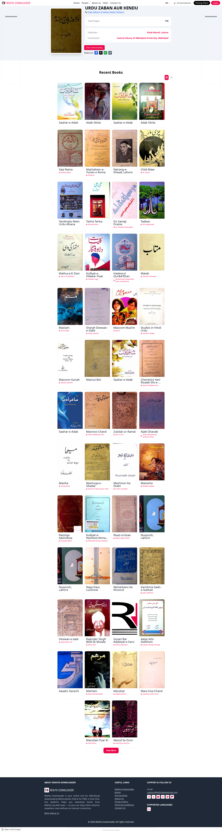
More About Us (51, 813)
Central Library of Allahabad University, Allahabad (142, 38)
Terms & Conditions (124, 804)
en (149, 809)
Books (77, 3)
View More (111, 750)
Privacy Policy (121, 801)
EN (167, 3)
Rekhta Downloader (124, 789)
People (85, 3)
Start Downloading (94, 47)
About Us (96, 3)
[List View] (171, 77)
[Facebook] (149, 796)
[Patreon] (172, 796)
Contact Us (115, 3)
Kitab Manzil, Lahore (157, 32)
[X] (154, 796)
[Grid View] (167, 77)
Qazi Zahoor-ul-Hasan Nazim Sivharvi (106, 12)
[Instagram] (163, 796)
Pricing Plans (121, 795)
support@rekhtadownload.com (162, 792)
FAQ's (105, 3)
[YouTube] (158, 796)
